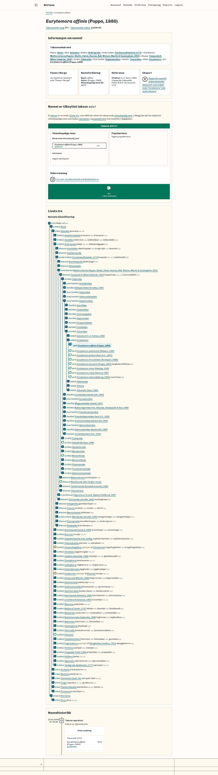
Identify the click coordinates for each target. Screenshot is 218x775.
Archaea (65, 669)
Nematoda (69, 613)
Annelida (68, 240)
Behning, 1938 (93, 368)
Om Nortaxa (140, 5)
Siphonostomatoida (81, 473)
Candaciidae (83, 309)
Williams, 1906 (95, 351)
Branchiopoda (76, 261)
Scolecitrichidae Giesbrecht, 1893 (91, 421)
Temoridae (82, 331)
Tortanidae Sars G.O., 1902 (88, 434)
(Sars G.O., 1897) (94, 355)
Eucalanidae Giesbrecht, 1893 (89, 394)
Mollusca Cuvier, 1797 (75, 608)
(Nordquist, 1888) (97, 359)
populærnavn (99, 119)
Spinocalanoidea (87, 425)
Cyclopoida (77, 438)
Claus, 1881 (87, 390)
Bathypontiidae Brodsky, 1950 (89, 288)
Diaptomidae (83, 318)
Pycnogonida (73, 521)
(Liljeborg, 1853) (93, 377)
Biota (63, 226)
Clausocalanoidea (88, 296)
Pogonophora (71, 643)
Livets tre (74, 115)
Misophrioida (78, 451)
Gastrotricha (71, 582)
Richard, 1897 (93, 373)
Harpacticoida (79, 447)
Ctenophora (70, 560)
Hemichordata (71, 591)
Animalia (65, 231)
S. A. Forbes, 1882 (91, 336)
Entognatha (73, 503)
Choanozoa (99, 547)
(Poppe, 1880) (94, 345)
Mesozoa (69, 604)
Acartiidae (82, 305)
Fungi (63, 683)
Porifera (68, 648)
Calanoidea (84, 292)
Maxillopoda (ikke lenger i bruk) (86, 482)
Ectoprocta (70, 573)
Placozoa (68, 634)
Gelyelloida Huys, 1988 (83, 442)
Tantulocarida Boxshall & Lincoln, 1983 (89, 486)
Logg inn (179, 5)
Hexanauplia (75, 266)
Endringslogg (154, 5)
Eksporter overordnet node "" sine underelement (153, 88)
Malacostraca (78, 477)
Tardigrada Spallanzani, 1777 (78, 665)
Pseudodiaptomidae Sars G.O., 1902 (92, 416)
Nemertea (69, 621)
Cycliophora (70, 565)
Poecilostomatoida (81, 469)
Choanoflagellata (73, 547)
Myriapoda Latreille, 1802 (84, 517)
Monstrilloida (78, 456)
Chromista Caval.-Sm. (71, 678)
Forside (49, 12)
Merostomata (74, 512)
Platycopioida (78, 464)
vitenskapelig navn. (123, 115)
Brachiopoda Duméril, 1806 (77, 530)
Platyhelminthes (72, 639)
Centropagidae (84, 314)
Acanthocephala (72, 235)
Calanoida (77, 279)
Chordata (69, 552)
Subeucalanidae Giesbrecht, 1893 (91, 429)
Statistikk (127, 5)
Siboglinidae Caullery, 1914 (102, 643)
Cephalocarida (74, 253)
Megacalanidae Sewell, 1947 (89, 403)
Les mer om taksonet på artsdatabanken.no (77, 179)
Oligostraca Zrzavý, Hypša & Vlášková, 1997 (94, 495)
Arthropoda (70, 244)
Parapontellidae (84, 323)
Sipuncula (69, 661)
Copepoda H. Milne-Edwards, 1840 (87, 275)
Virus (63, 700)
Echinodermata (72, 569)
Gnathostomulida (72, 586)
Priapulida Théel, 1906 (75, 652)
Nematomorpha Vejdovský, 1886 (80, 617)
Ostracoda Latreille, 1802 (81, 499)
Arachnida (72, 248)
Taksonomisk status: (80, 27)
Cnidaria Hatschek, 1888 (76, 556)
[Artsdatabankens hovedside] (38, 5)
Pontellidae (82, 327)
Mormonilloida (79, 460)
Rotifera (68, 656)
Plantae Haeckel (68, 687)
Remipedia (72, 525)
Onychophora (71, 626)
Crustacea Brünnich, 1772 (85, 257)
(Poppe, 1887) (94, 364)
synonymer (84, 119)
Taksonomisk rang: (55, 27)
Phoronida (69, 630)
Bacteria (65, 674)
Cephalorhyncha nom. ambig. (78, 538)
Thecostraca (77, 490)
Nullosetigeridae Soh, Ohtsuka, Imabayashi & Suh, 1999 (101, 407)
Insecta (71, 508)
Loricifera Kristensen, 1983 (77, 599)
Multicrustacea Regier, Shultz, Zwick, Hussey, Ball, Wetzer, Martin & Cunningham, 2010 (115, 270)
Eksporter (168, 5)
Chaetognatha (71, 543)
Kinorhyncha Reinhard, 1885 (78, 595)
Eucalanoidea (85, 399)
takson (53, 115)
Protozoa (65, 691)
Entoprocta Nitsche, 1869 (76, 578)
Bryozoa (68, 534)
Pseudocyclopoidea (88, 412)
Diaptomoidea (86, 301)
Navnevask (116, 5)
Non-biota (65, 696)
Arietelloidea (85, 283)
